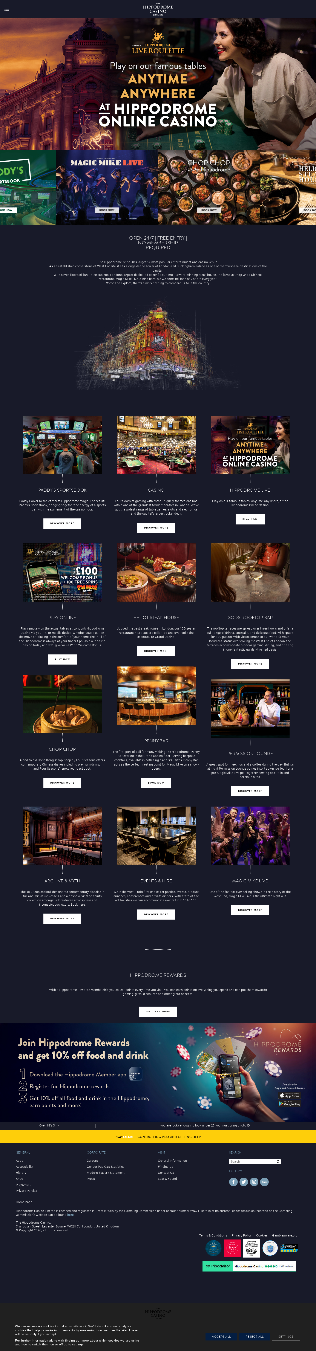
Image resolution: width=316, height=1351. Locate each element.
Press (91, 1178)
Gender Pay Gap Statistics (105, 1166)
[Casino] (156, 445)
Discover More (62, 523)
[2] (284, 158)
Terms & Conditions (213, 1235)
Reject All (254, 1337)
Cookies (262, 1235)
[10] (306, 158)
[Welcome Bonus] (62, 572)
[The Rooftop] (209, 187)
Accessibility (25, 1166)
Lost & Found (167, 1178)
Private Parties (26, 1190)
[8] (301, 158)
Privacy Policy (242, 1235)
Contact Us (166, 1172)
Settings (286, 1337)
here (70, 1215)
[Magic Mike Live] (250, 836)
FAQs (19, 1178)
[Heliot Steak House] (107, 187)
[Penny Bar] (156, 695)
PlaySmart (23, 1184)
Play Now (250, 519)
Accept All (221, 1337)
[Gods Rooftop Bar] (250, 572)
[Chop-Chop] (62, 704)
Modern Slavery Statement (106, 1172)
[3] (287, 158)
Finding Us (165, 1166)
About (20, 1160)
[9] (304, 158)
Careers (92, 1160)
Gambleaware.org (285, 1235)
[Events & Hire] (156, 836)
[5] (292, 158)
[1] (281, 158)
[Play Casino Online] (250, 445)
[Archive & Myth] (62, 836)
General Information (172, 1160)
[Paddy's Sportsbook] (62, 445)
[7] (298, 158)
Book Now (156, 782)
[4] (290, 158)
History (21, 1172)
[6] (295, 158)
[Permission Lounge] (250, 708)
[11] (309, 158)
